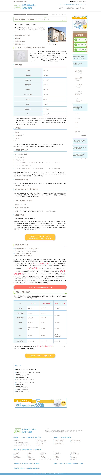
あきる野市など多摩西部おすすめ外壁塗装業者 (78, 100)
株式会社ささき (74, 452)
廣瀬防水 (42, 454)
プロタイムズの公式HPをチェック (39, 287)
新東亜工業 (30, 453)
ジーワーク (16, 459)
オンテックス (43, 452)
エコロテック (74, 457)
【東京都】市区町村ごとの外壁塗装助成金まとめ (27, 468)
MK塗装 (56, 459)
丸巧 (29, 456)
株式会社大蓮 (31, 457)
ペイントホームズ (74, 454)
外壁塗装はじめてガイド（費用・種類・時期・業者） (28, 372)
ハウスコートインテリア (76, 453)
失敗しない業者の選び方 (42, 442)
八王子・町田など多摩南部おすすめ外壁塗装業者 (78, 93)
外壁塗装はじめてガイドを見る (39, 356)
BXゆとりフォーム (60, 303)
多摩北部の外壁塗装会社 (59, 443)
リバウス (33, 303)
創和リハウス (43, 453)
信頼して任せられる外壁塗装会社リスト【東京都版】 (28, 449)
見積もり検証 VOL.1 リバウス (61, 8)
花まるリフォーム (44, 457)
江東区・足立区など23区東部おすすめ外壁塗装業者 (79, 79)
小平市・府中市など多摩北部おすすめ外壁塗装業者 (79, 86)
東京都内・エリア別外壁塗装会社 (62, 437)
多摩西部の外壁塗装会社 (76, 442)
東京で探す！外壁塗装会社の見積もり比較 (80, 1)
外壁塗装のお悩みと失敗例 (42, 440)
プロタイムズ (47, 303)
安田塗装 (76, 127)
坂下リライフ (74, 459)
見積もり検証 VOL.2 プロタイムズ (70, 8)
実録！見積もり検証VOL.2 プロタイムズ (23, 444)
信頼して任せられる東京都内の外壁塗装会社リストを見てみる (39, 237)
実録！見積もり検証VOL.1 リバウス (22, 442)
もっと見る (83, 135)
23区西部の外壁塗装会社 (59, 440)
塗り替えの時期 (40, 443)
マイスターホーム (18, 456)
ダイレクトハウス (58, 453)
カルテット (57, 452)
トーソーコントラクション (46, 459)
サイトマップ (83, 158)
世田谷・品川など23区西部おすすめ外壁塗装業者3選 (78, 72)
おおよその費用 (17, 440)
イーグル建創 (17, 452)
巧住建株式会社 (31, 459)
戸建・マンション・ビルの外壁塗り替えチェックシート (68, 463)
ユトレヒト (57, 457)
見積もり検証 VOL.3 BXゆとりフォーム (80, 8)
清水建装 (76, 122)
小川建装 (30, 452)
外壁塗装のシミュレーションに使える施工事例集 (27, 463)
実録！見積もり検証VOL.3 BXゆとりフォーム (23, 445)
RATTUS (56, 456)
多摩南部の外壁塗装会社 (76, 440)
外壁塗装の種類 (40, 445)
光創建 (29, 454)
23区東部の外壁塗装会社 (59, 442)
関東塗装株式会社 (18, 457)
